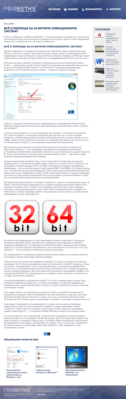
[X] (48, 333)
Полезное (54, 9)
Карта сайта (41, 394)
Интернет (115, 9)
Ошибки (73, 9)
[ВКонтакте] (45, 333)
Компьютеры (93, 9)
